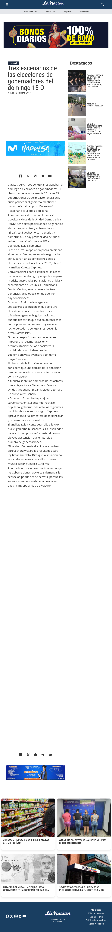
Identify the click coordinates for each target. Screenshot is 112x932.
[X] (28, 176)
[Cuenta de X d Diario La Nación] (11, 917)
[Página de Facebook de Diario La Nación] (7, 917)
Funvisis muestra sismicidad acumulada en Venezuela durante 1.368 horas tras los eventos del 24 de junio (95, 153)
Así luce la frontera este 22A (95, 104)
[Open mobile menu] (7, 4)
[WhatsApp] (35, 176)
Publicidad (50, 11)
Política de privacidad (96, 920)
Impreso (67, 11)
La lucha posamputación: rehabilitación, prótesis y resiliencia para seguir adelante (94, 129)
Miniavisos (84, 11)
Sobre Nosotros (96, 923)
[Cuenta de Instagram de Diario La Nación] (16, 917)
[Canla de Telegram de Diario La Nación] (20, 917)
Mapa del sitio (96, 917)
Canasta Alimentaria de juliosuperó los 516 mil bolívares (26, 841)
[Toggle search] (102, 4)
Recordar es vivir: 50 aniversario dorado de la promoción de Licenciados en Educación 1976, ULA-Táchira (95, 81)
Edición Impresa (96, 913)
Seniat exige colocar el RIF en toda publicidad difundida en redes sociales (81, 889)
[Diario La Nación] (53, 4)
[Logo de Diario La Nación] (58, 914)
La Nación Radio (30, 11)
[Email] (50, 176)
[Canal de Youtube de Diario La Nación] (24, 917)
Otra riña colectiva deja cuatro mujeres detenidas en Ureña (82, 841)
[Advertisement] (35, 114)
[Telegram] (42, 176)
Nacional (13, 63)
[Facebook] (20, 176)
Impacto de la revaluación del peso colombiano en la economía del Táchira (26, 889)
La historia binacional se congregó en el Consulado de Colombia (94, 177)
